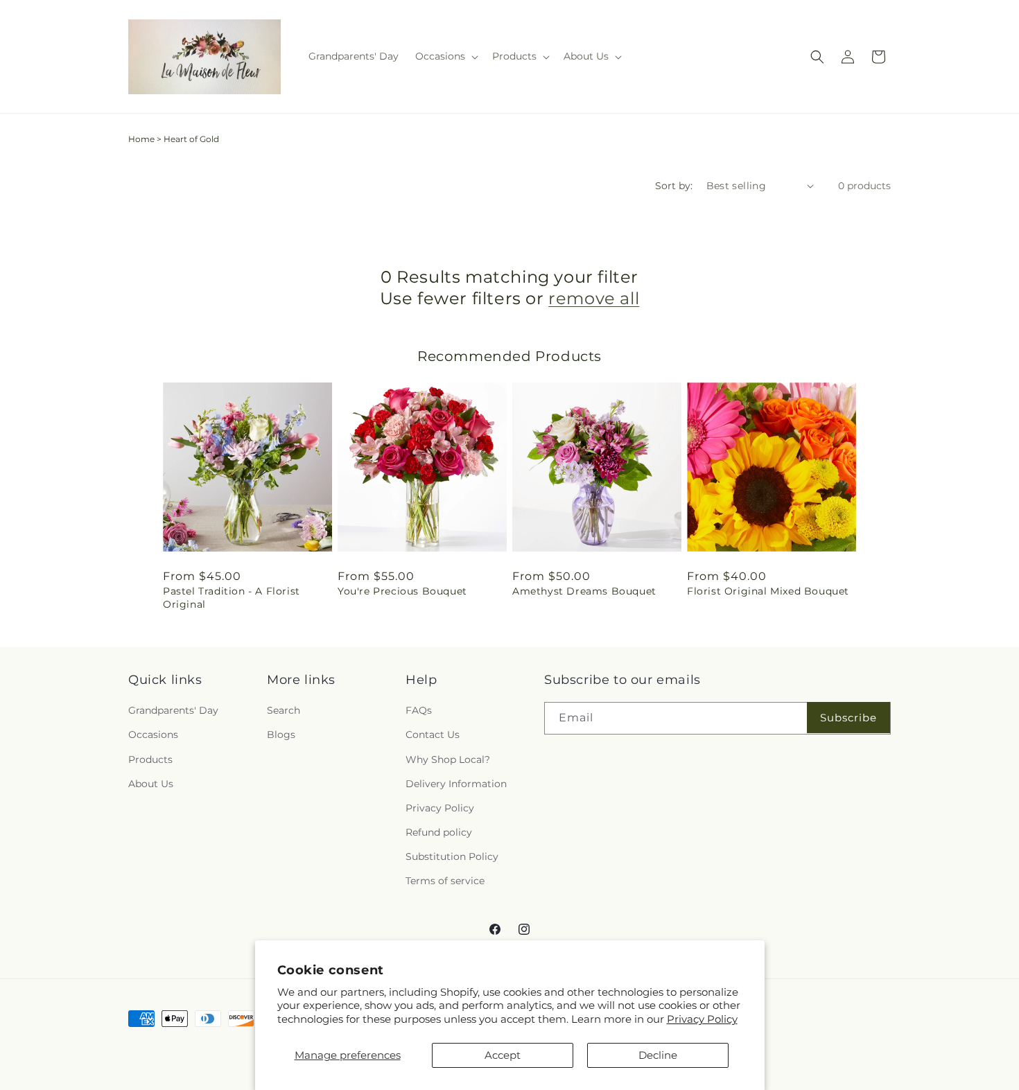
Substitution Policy (452, 856)
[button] (445, 56)
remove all (593, 298)
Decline (657, 1055)
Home (141, 139)
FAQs (419, 710)
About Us (150, 783)
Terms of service (445, 880)
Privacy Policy (702, 1019)
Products (150, 759)
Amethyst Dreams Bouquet (584, 591)
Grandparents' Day (173, 710)
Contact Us (433, 734)
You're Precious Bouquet (402, 591)
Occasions (153, 734)
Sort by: (674, 185)
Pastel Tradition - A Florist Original (231, 597)
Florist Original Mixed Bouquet (768, 591)
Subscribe (848, 717)
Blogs (281, 734)
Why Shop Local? (448, 759)
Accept (503, 1055)
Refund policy (439, 832)
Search (283, 710)
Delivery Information (456, 783)
